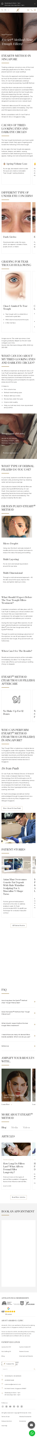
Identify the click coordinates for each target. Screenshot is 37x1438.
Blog (3, 1356)
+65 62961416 (17, 1376)
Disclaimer (22, 1421)
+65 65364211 (8, 1376)
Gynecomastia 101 (24, 1347)
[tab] (5, 1128)
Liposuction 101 (6, 1347)
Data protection (7, 1421)
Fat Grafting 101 (6, 1351)
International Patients (26, 1356)
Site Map (4, 1425)
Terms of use (5, 1416)
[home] (18, 10)
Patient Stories (24, 1351)
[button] (7, 10)
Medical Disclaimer (25, 1416)
